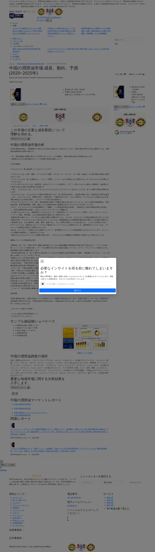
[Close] (41, 261)
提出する (77, 290)
